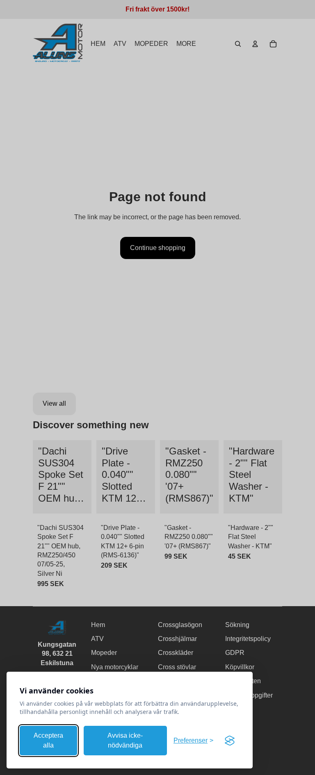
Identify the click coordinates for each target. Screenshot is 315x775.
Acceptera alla (48, 740)
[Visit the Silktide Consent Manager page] (230, 740)
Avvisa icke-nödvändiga (125, 740)
